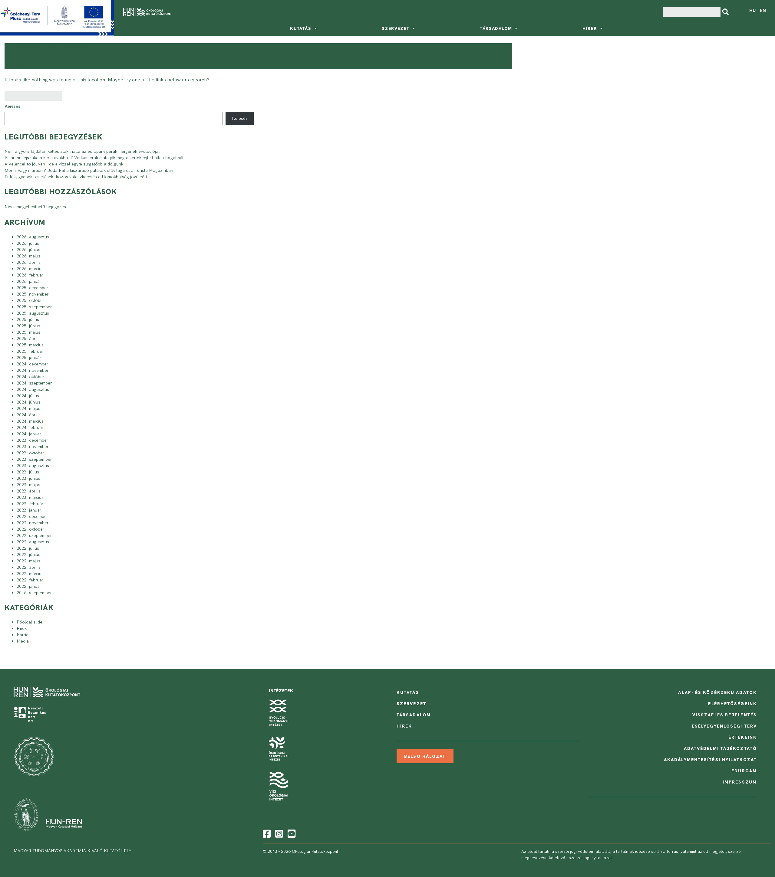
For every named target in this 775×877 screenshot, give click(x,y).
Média (23, 641)
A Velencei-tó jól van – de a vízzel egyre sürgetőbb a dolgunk (64, 164)
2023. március (30, 497)
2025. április (29, 338)
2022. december (32, 516)
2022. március (30, 573)
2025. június (28, 326)
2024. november (32, 370)
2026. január (29, 281)
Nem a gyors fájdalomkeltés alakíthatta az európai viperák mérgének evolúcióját (82, 151)
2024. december (32, 364)
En (763, 11)
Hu (752, 11)
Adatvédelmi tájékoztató (720, 748)
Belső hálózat (425, 756)
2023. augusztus (33, 465)
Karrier (23, 634)
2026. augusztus (33, 237)
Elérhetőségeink (732, 703)
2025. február (30, 351)
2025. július (28, 319)
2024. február (30, 427)
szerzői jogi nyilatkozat (590, 857)
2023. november (32, 446)
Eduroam (744, 771)
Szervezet (396, 28)
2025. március (30, 345)
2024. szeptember (34, 383)
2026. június (28, 249)
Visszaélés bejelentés (724, 715)
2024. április (29, 414)
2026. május (28, 256)
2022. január (29, 586)
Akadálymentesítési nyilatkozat (710, 759)
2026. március (30, 268)
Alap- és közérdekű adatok (717, 692)
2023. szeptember (34, 459)
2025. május (28, 332)
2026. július (28, 243)
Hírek (589, 28)
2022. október (30, 529)
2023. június (28, 478)
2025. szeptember (34, 306)
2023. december (32, 440)
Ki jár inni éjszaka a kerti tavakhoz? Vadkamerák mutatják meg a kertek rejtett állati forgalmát (94, 157)
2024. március (30, 421)
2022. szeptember (34, 535)
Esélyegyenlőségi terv (724, 726)
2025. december (32, 287)
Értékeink (742, 737)
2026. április (29, 262)
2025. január (29, 357)
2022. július (28, 548)
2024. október (30, 376)
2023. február (30, 503)
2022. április (29, 567)
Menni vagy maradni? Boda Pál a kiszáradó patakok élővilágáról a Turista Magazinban (89, 170)
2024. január (29, 434)
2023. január (29, 510)
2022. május (28, 561)
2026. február (30, 275)
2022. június (28, 554)
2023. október (30, 453)
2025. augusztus (33, 313)
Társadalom (496, 28)
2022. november (32, 522)
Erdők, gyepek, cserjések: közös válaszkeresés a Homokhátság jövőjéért (76, 176)
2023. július (28, 472)
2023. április (29, 491)
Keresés (12, 106)
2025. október (30, 300)
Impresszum (740, 782)
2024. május (28, 408)
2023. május (28, 484)
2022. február (30, 580)
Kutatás (300, 28)
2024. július (28, 395)
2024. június (28, 402)
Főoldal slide (29, 622)
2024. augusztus (33, 389)
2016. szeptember (34, 592)
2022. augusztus (33, 542)
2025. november (32, 294)
